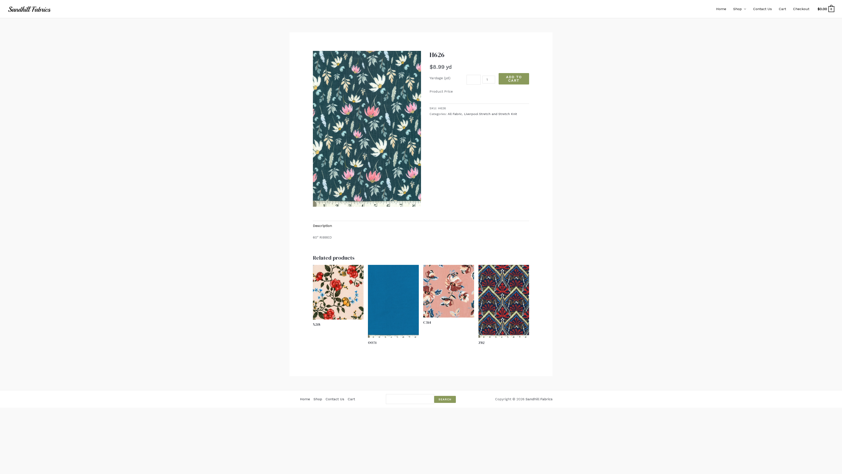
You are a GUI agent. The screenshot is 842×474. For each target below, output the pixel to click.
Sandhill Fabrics (539, 399)
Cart (782, 9)
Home (721, 9)
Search (445, 399)
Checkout (801, 9)
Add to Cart (514, 79)
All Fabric (455, 114)
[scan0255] (367, 128)
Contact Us (762, 9)
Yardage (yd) (440, 78)
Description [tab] (322, 226)
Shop (737, 9)
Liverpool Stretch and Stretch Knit (490, 114)
